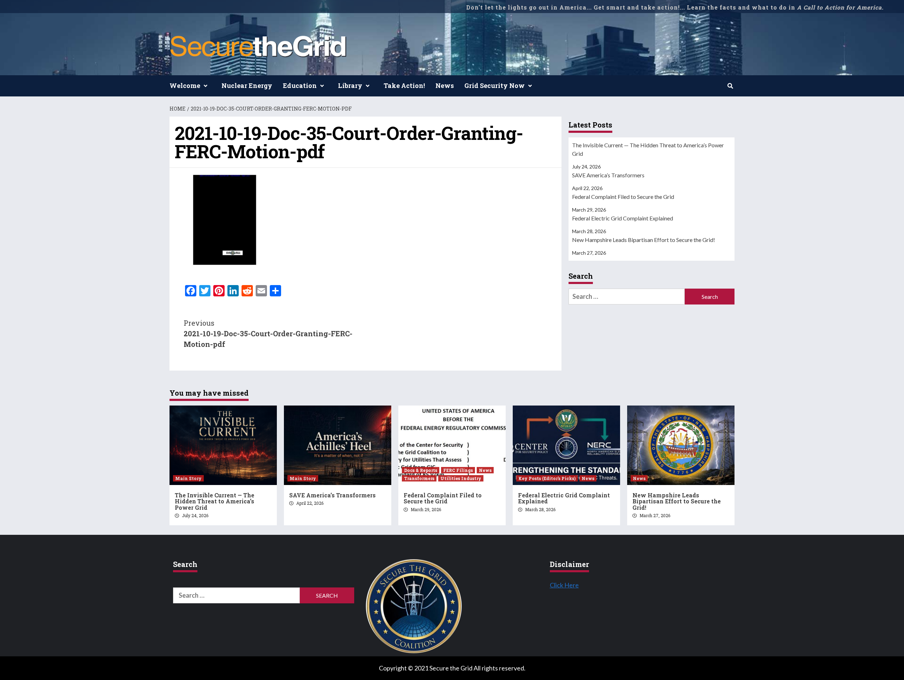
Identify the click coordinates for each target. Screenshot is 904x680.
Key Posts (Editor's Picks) (547, 478)
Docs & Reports (420, 470)
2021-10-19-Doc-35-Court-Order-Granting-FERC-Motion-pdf (268, 333)
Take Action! (404, 85)
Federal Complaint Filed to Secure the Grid (623, 196)
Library (350, 85)
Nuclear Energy (246, 85)
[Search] (730, 86)
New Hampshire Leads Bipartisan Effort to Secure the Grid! (643, 239)
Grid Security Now (494, 85)
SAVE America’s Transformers (608, 175)
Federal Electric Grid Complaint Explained (622, 218)
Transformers (419, 478)
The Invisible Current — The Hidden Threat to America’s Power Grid (648, 149)
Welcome (185, 85)
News (444, 85)
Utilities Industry (460, 478)
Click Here (564, 585)
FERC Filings (458, 470)
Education (300, 85)
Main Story (188, 478)
